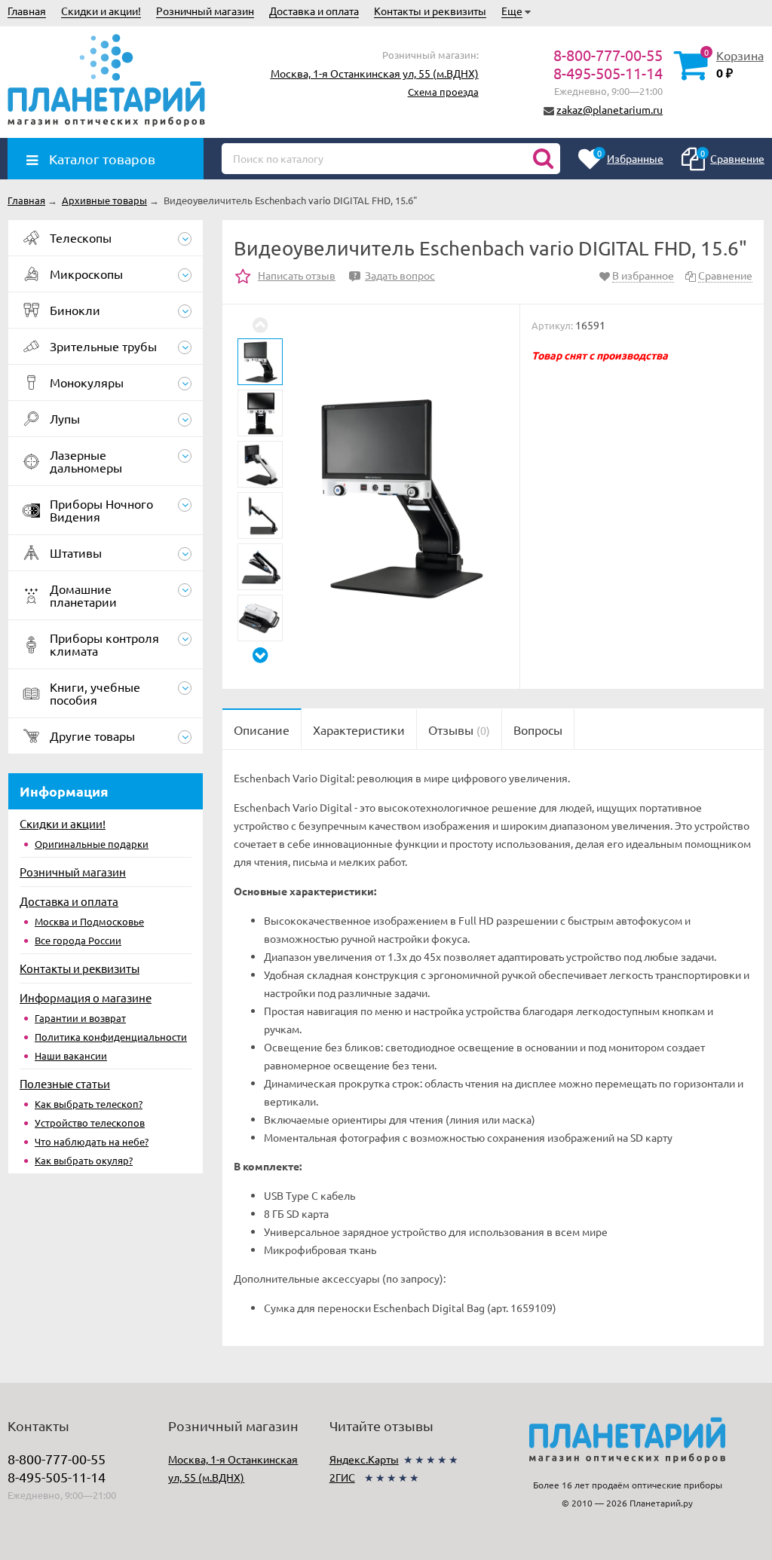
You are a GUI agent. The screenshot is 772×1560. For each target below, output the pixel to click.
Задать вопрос (394, 275)
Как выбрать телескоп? (88, 1103)
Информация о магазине (86, 997)
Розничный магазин (205, 10)
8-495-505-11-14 (608, 72)
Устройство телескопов (90, 1122)
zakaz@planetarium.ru (609, 109)
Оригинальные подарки (92, 843)
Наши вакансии (71, 1055)
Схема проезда (443, 91)
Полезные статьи (65, 1083)
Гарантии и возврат (80, 1017)
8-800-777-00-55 (608, 54)
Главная (27, 10)
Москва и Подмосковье (89, 921)
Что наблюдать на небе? (92, 1141)
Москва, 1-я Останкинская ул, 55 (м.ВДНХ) (375, 73)
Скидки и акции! (101, 10)
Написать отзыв (296, 275)
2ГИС (342, 1477)
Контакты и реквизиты (430, 10)
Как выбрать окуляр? (84, 1160)
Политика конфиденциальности (111, 1036)
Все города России (78, 940)
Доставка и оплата (314, 10)
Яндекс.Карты (364, 1459)
